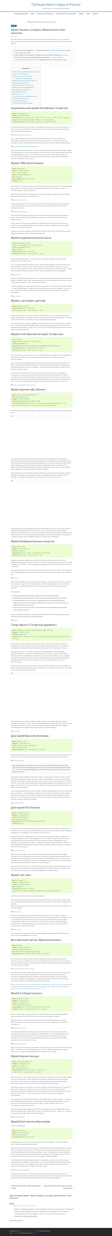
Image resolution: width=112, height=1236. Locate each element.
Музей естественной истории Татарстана (24, 80)
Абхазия (95, 14)
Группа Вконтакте (21, 634)
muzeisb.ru (19, 249)
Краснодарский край (21, 14)
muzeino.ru (19, 886)
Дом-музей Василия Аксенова (21, 89)
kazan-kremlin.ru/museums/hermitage (28, 951)
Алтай (88, 14)
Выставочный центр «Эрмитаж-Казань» (24, 96)
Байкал (81, 14)
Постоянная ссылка (31, 1206)
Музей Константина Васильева (22, 103)
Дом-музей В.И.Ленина (19, 92)
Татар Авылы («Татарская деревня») (23, 87)
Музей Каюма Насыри (19, 101)
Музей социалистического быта (22, 76)
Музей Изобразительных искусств (22, 85)
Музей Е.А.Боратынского (20, 98)
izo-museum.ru (20, 551)
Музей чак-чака (17, 94)
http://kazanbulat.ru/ (22, 397)
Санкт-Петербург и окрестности (66, 14)
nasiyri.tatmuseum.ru (22, 1068)
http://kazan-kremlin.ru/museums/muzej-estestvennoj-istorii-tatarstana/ (38, 346)
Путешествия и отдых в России (56, 4)
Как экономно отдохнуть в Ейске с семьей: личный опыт (58, 1187)
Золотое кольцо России (45, 14)
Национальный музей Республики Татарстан (26, 72)
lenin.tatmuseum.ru (22, 819)
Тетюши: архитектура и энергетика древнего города (26, 1187)
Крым (32, 14)
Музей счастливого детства (23, 78)
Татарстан (14, 25)
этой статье (64, 55)
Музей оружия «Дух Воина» (20, 83)
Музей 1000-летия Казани (20, 74)
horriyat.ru (19, 177)
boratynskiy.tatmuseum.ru (24, 1005)
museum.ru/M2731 (22, 1135)
